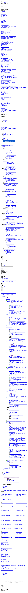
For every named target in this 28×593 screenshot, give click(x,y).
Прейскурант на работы (6, 548)
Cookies (2, 566)
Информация (4, 550)
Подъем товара (4, 555)
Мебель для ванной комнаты (15, 356)
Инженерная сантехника (14, 424)
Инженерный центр (5, 540)
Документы (3, 559)
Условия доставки (5, 554)
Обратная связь (4, 557)
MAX (4, 121)
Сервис (2, 543)
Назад (8, 297)
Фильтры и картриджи (14, 463)
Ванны (10, 317)
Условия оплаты (4, 553)
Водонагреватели (13, 394)
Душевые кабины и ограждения (16, 345)
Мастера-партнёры (5, 549)
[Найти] (2, 6)
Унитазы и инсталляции (14, 329)
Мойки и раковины (13, 400)
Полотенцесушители (13, 412)
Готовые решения (5, 544)
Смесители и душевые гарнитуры (16, 303)
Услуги (2, 546)
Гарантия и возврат (5, 556)
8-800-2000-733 (4, 109)
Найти (2, 586)
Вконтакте (5, 120)
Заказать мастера (4, 542)
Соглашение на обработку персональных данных (12, 564)
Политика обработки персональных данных (11, 562)
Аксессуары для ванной (14, 371)
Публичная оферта (5, 561)
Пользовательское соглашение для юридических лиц (13, 565)
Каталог (8, 299)
